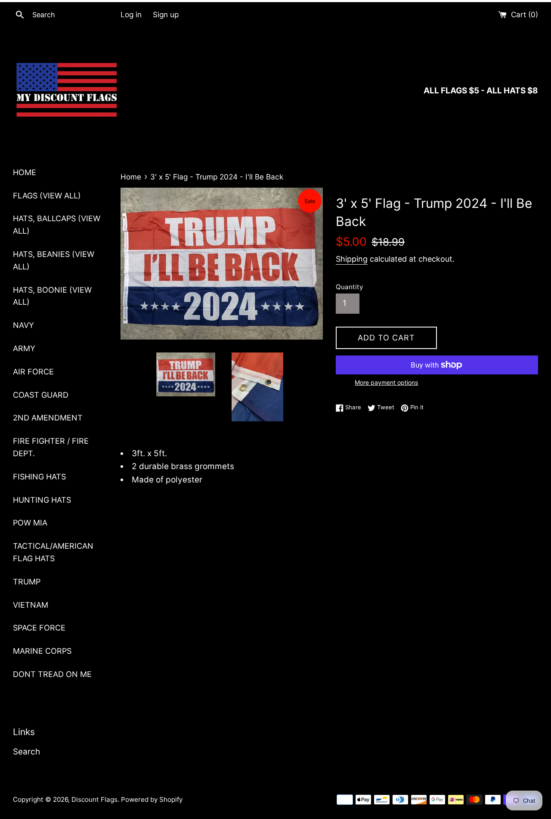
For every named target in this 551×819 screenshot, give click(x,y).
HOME (24, 172)
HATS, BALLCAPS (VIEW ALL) (56, 224)
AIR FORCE (33, 371)
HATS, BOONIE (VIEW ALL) (52, 296)
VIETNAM (30, 604)
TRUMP (26, 581)
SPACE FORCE (39, 627)
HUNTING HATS (42, 499)
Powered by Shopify (152, 799)
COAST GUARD (40, 394)
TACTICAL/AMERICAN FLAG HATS (53, 552)
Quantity (349, 287)
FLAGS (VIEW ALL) (47, 195)
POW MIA (30, 522)
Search (26, 752)
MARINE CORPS (42, 650)
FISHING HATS (39, 476)
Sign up (166, 14)
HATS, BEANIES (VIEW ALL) (53, 260)
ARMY (24, 348)
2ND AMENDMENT (48, 417)
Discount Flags (94, 799)
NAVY (23, 325)
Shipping (352, 258)
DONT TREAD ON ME (52, 674)
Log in (131, 14)
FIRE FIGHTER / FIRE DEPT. (51, 447)
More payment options (386, 382)
